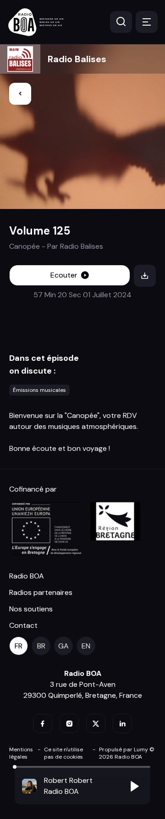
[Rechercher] (121, 22)
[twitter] (95, 723)
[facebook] (42, 723)
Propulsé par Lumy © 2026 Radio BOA (126, 753)
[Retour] (20, 94)
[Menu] (147, 22)
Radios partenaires (40, 592)
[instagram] (69, 723)
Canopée (24, 246)
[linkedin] (122, 723)
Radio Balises (77, 59)
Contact (23, 625)
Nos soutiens (31, 609)
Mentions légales (21, 753)
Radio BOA (26, 576)
